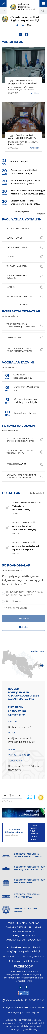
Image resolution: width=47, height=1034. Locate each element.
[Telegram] (20, 34)
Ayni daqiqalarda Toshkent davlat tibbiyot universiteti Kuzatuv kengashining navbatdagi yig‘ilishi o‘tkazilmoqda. (21, 88)
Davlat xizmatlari (16, 927)
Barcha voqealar (8, 367)
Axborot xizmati (16, 940)
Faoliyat (34, 923)
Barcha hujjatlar (36, 493)
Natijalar (23, 627)
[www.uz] (23, 993)
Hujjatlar (35, 927)
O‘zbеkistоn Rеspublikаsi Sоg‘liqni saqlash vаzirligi (23, 949)
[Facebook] (26, 34)
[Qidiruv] (17, 25)
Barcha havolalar (8, 430)
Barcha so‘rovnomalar (10, 570)
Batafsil (22, 304)
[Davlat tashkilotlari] (3, 3)
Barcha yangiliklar (22, 212)
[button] (43, 3)
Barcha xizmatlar (8, 316)
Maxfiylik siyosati (23, 931)
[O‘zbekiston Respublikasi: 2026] (23, 812)
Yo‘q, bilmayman (16, 607)
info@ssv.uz (32, 961)
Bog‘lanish (34, 940)
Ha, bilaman (13, 601)
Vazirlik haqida (17, 923)
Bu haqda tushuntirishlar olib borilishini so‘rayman (24, 593)
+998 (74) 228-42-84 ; (19, 755)
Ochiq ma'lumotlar (23, 935)
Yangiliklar (34, 93)
